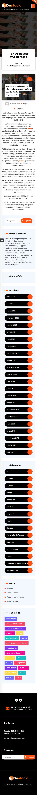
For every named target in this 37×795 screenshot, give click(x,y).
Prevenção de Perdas (15, 535)
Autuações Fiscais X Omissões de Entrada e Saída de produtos (18, 252)
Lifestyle (10, 507)
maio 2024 (11, 297)
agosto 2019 (11, 445)
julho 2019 (10, 452)
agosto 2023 (12, 325)
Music (9, 521)
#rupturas (10, 658)
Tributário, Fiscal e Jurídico (17, 563)
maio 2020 (11, 424)
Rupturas (10, 542)
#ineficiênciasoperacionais (16, 643)
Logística (10, 514)
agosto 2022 (12, 374)
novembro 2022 (13, 353)
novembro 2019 (13, 438)
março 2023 (11, 346)
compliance (20, 663)
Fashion (10, 486)
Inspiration (11, 500)
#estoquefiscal (12, 638)
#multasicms (11, 648)
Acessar (10, 588)
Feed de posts (13, 593)
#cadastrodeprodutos (15, 624)
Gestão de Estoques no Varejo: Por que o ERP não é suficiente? (18, 256)
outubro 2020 (12, 417)
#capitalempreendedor (15, 628)
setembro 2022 (13, 367)
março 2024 (11, 311)
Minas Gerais (11, 673)
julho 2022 (11, 381)
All (7, 471)
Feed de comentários (15, 597)
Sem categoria (12, 549)
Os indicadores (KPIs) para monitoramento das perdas (16, 247)
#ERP (19, 633)
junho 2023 (11, 332)
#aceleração (11, 619)
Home (17, 63)
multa (22, 673)
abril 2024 (11, 304)
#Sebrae (21, 658)
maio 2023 (11, 339)
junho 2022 (11, 389)
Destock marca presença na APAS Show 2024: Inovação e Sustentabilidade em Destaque (18, 241)
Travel (9, 556)
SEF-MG (9, 677)
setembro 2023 (13, 318)
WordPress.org (13, 601)
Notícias (20, 109)
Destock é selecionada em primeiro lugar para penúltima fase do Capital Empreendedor (18, 90)
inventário (24, 668)
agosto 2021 (11, 396)
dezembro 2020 (13, 410)
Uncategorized (12, 570)
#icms (24, 638)
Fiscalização (11, 668)
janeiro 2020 (11, 431)
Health (9, 493)
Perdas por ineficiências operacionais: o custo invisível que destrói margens (18, 262)
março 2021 (11, 403)
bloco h (9, 663)
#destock (10, 633)
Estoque (10, 479)
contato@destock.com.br (21, 709)
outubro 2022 (12, 360)
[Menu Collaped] (33, 6)
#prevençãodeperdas (14, 653)
